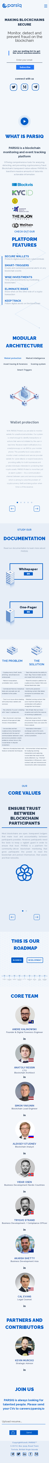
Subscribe (25, 67)
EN (28, 574)
